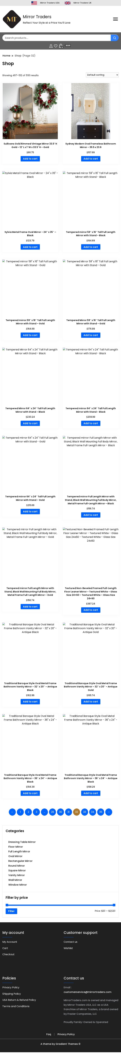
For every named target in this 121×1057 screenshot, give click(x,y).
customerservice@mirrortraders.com (87, 992)
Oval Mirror (15, 856)
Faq (48, 1034)
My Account (9, 942)
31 (68, 812)
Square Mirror (17, 870)
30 (60, 812)
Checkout (8, 954)
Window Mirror (17, 885)
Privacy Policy (10, 987)
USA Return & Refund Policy (19, 1000)
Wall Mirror (15, 880)
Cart (5, 948)
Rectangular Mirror (20, 861)
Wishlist (68, 948)
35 (100, 812)
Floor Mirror (15, 847)
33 (84, 812)
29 (52, 812)
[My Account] (51, 45)
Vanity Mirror (16, 875)
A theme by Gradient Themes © (60, 1044)
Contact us (70, 942)
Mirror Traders (37, 17)
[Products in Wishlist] (55, 45)
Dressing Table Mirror (22, 842)
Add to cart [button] (30, 158)
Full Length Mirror (19, 851)
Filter (11, 911)
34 (92, 812)
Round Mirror (16, 866)
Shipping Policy (11, 994)
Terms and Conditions (15, 1006)
